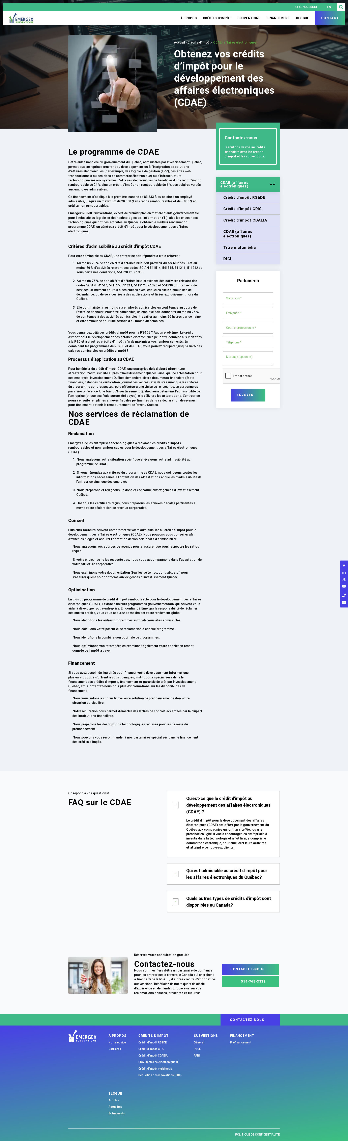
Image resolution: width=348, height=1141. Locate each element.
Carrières (115, 1049)
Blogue (302, 18)
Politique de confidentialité (257, 1134)
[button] (341, 7)
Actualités (115, 1106)
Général (199, 1042)
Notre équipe (117, 1042)
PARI (197, 1055)
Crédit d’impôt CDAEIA (153, 1055)
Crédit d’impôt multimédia (155, 1068)
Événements (117, 1113)
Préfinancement (240, 1042)
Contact (330, 18)
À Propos (188, 18)
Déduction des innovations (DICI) (160, 1075)
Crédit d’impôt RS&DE (152, 1042)
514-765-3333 (306, 7)
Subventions (249, 18)
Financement (278, 18)
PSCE (197, 1049)
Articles (114, 1100)
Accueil (179, 42)
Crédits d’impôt (217, 18)
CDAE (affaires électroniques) (158, 1062)
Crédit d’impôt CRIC (151, 1049)
